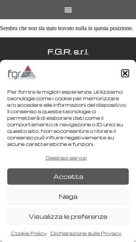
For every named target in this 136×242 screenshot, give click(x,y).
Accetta (68, 176)
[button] (125, 73)
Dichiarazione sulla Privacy (85, 233)
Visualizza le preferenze (68, 216)
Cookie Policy (29, 233)
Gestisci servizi (66, 158)
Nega (68, 196)
